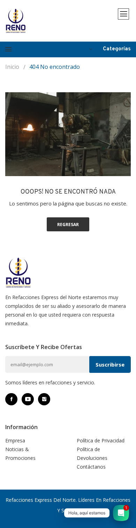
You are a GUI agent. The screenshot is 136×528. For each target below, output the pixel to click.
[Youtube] (28, 399)
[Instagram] (44, 399)
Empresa (15, 440)
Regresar (68, 224)
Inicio (12, 67)
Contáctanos (91, 466)
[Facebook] (11, 399)
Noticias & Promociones (20, 453)
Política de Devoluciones (92, 453)
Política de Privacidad (100, 440)
